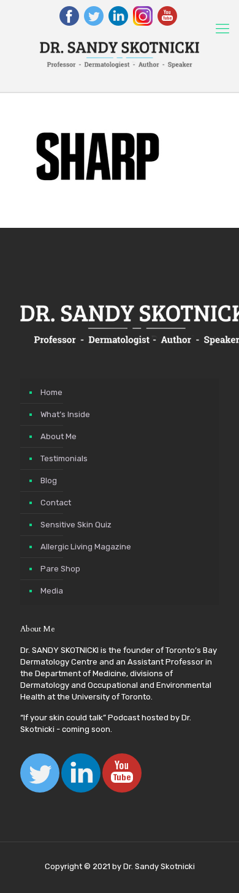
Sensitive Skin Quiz (76, 524)
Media (51, 590)
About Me (58, 436)
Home (51, 392)
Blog (48, 480)
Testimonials (64, 458)
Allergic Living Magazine (85, 546)
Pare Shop (60, 568)
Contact (55, 502)
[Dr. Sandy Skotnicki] (119, 55)
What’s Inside (65, 414)
